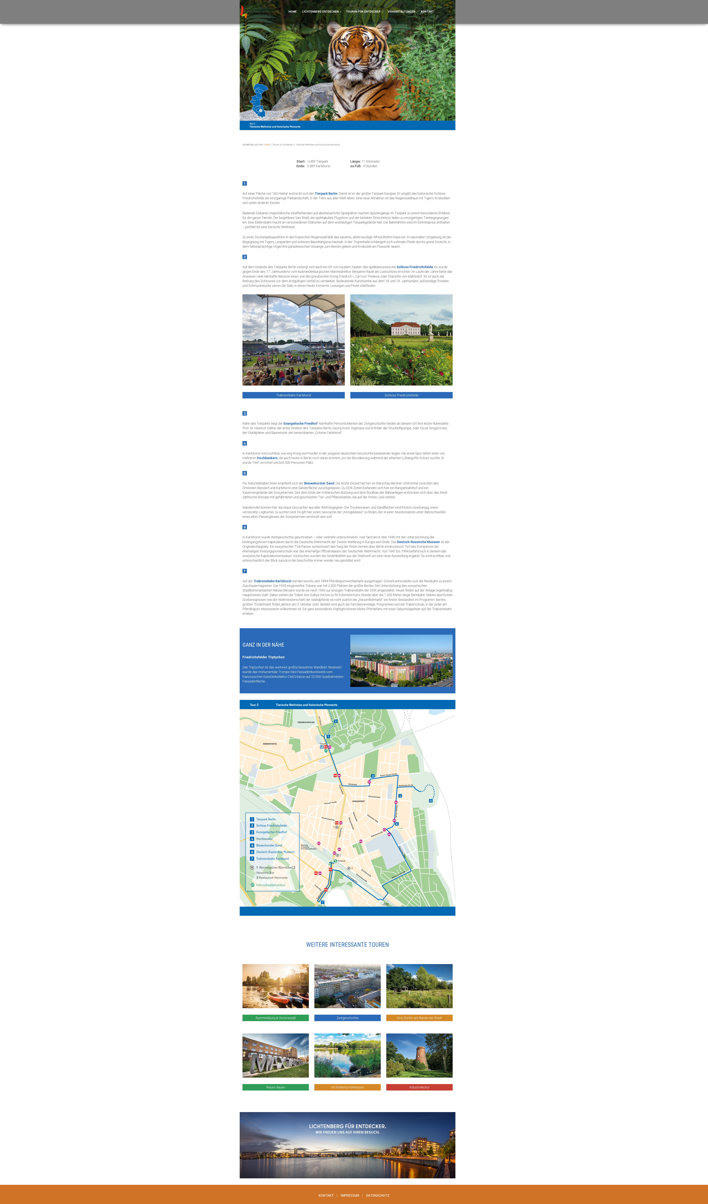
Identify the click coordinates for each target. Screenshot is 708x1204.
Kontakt (326, 1195)
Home (266, 144)
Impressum (350, 1195)
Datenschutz (377, 1195)
